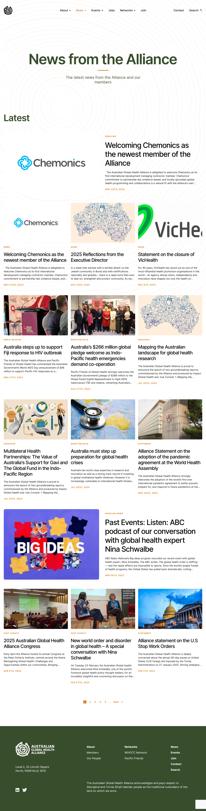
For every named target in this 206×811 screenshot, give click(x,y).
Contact (179, 10)
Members (93, 752)
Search (175, 769)
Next (116, 701)
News (79, 10)
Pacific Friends (134, 758)
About (64, 10)
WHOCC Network (136, 752)
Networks (126, 10)
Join (143, 10)
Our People (94, 758)
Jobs (111, 10)
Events (95, 10)
